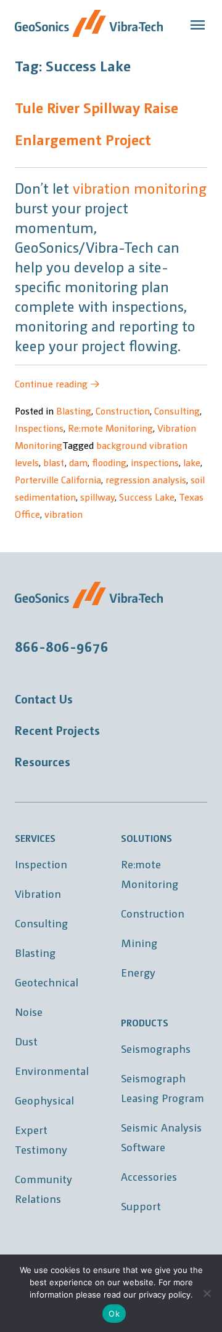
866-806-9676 (62, 646)
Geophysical (44, 1100)
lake (191, 462)
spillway (97, 496)
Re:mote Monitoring (110, 427)
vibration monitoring (140, 187)
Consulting (177, 410)
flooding (109, 462)
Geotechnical (46, 982)
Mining (139, 942)
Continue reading (57, 383)
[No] (206, 1293)
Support (141, 1206)
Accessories (149, 1176)
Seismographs (156, 1048)
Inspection (41, 864)
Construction (123, 410)
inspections (155, 462)
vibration (63, 513)
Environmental (52, 1070)
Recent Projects (57, 730)
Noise (29, 1011)
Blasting (73, 410)
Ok (114, 1313)
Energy (138, 972)
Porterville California (58, 479)
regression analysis (145, 479)
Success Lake (147, 496)
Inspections (39, 427)
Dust (26, 1041)
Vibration (38, 893)
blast (54, 462)
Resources (42, 761)
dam (78, 462)
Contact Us (44, 699)
